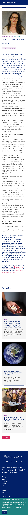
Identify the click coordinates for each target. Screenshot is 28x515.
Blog (3, 485)
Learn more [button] (4, 508)
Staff (3, 479)
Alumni (4, 483)
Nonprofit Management (9, 2)
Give (3, 492)
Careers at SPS (6, 496)
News (3, 488)
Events (4, 490)
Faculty (4, 477)
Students (4, 481)
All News (6, 437)
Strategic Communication (9, 48)
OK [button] (4, 512)
